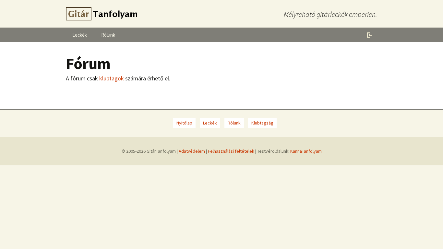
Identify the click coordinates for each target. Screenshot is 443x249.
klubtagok (111, 78)
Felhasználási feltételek (231, 151)
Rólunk (108, 35)
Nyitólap (184, 123)
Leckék (79, 35)
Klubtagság (262, 123)
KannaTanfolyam (306, 151)
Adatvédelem (192, 151)
